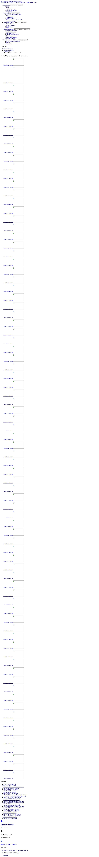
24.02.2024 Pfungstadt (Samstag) (11, 789)
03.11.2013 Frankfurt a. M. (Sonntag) (12, 814)
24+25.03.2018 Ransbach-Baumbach (12, 797)
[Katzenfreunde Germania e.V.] (18, 2)
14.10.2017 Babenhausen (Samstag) (11, 800)
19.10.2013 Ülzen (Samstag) (10, 818)
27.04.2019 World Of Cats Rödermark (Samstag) (14, 796)
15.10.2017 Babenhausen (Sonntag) (11, 798)
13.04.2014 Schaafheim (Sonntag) (11, 809)
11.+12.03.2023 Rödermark (9, 792)
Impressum (3, 850)
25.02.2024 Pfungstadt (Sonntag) (11, 788)
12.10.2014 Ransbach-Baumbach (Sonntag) (13, 806)
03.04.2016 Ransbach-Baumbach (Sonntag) (13, 801)
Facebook (25, 850)
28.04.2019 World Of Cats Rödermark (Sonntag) (14, 794)
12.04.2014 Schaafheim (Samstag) (11, 810)
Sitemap (14, 850)
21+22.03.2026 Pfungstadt (9, 784)
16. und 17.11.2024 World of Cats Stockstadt (13, 787)
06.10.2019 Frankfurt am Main (10, 793)
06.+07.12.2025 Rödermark (9, 785)
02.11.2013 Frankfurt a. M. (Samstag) (12, 815)
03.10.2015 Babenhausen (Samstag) (11, 805)
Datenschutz (9, 850)
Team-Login (20, 850)
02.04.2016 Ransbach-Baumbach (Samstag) (13, 802)
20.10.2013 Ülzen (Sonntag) (10, 817)
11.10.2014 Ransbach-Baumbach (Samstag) (13, 807)
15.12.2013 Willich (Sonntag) (10, 811)
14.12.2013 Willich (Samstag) (10, 813)
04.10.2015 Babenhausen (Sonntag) (11, 804)
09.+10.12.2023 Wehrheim (9, 790)
